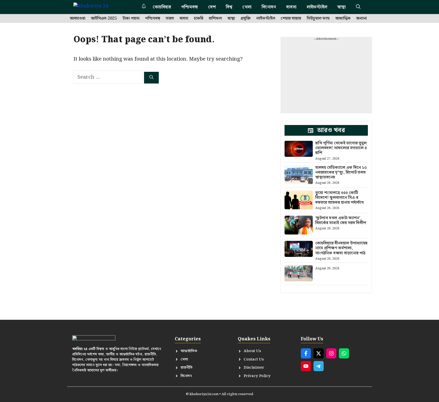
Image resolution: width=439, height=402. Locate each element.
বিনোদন (269, 7)
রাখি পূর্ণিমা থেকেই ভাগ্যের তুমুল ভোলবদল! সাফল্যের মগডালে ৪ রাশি (341, 148)
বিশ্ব (229, 7)
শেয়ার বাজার (291, 19)
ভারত (170, 19)
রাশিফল (215, 19)
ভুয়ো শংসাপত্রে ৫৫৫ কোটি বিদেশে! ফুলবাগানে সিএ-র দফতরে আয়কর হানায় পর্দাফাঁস (339, 198)
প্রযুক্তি (246, 19)
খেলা (247, 7)
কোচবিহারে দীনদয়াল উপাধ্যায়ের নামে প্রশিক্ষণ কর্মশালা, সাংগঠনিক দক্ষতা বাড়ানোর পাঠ (341, 248)
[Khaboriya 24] (95, 7)
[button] (358, 7)
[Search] (151, 78)
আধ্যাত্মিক (343, 19)
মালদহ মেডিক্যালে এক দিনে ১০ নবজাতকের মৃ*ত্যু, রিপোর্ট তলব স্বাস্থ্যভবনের (341, 172)
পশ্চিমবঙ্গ (189, 7)
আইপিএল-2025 (104, 19)
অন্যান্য (361, 19)
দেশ (212, 7)
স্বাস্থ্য (341, 7)
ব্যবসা (291, 7)
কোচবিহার (162, 7)
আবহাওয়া (77, 19)
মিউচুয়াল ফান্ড (318, 19)
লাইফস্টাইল (317, 7)
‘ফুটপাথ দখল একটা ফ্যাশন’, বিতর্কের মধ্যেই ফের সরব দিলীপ (340, 220)
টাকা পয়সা (130, 19)
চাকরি (198, 19)
